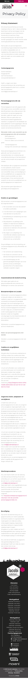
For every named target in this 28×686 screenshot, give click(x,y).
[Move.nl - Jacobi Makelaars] (14, 664)
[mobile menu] (26, 5)
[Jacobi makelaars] (13, 6)
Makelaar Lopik (14, 621)
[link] (14, 649)
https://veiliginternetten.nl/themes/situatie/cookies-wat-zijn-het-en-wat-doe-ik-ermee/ (13, 385)
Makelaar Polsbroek (14, 612)
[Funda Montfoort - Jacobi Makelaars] (14, 659)
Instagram (16, 645)
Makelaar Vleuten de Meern (14, 627)
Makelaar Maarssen (15, 623)
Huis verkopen (14, 587)
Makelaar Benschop (15, 629)
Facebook (16, 644)
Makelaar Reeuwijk (14, 620)
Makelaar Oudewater (14, 605)
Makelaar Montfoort (14, 601)
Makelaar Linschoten (14, 607)
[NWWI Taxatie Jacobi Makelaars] (14, 649)
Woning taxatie (14, 590)
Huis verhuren (14, 589)
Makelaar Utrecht (14, 611)
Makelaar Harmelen (14, 603)
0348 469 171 (7, 1)
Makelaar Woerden (14, 609)
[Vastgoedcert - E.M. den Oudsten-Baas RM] (14, 654)
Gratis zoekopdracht (14, 592)
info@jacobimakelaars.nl (11, 444)
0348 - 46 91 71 (17, 640)
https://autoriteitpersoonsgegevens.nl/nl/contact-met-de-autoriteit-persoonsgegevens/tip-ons (14, 498)
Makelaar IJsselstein (15, 625)
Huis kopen (14, 585)
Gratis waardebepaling (14, 594)
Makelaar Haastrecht (15, 631)
